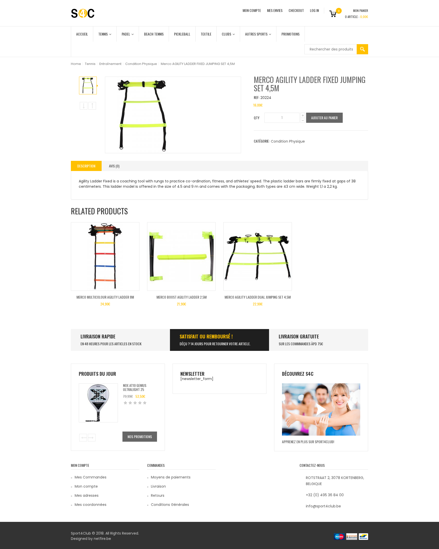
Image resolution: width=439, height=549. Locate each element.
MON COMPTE (252, 10)
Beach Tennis (154, 34)
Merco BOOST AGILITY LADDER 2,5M (181, 297)
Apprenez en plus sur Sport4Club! (308, 441)
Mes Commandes (90, 477)
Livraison (158, 486)
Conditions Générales (170, 504)
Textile (206, 34)
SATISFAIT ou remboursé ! (206, 336)
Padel (126, 34)
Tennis (103, 34)
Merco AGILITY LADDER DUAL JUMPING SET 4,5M (258, 297)
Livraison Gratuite (299, 336)
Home (76, 63)
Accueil (82, 34)
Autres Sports (256, 34)
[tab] (86, 166)
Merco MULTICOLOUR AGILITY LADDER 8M (105, 297)
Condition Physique (141, 63)
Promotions (290, 34)
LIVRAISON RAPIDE (98, 336)
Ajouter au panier (324, 117)
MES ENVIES (275, 10)
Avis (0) (114, 165)
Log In (314, 10)
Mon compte (86, 486)
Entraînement (110, 63)
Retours (157, 495)
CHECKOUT (296, 10)
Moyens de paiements (171, 477)
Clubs (226, 34)
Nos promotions (140, 436)
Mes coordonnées (90, 504)
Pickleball (182, 34)
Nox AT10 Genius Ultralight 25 (134, 387)
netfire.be (102, 538)
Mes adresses (87, 495)
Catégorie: (262, 141)
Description (86, 165)
